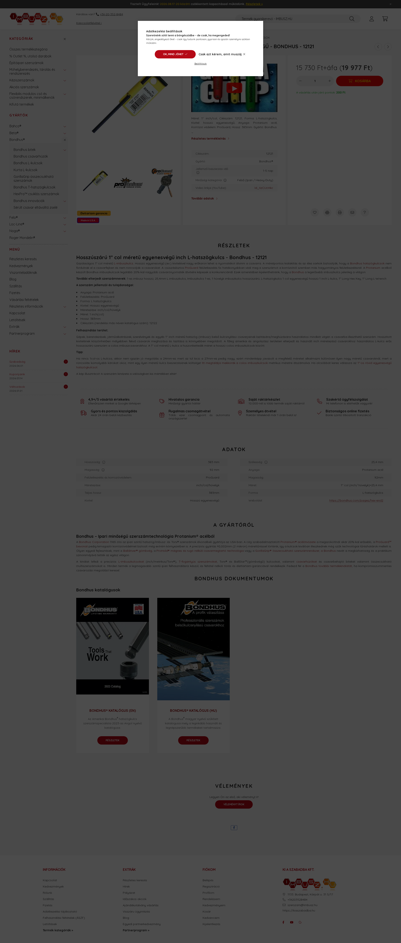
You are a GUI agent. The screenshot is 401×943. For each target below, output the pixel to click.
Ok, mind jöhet (173, 54)
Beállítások (200, 63)
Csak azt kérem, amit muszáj (220, 54)
